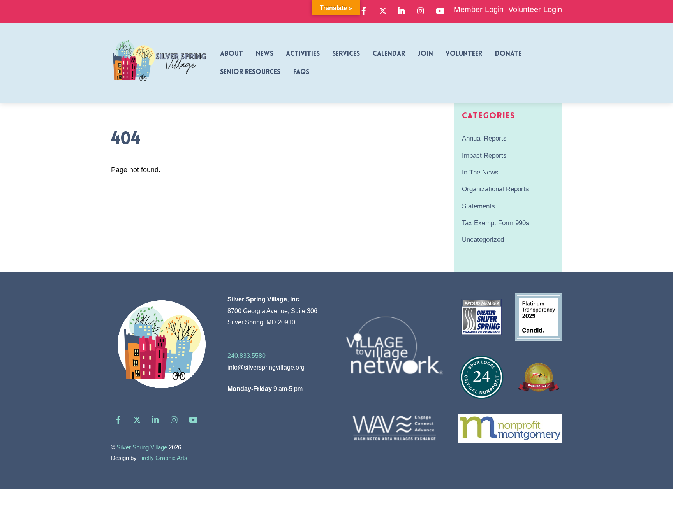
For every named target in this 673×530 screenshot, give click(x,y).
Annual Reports (484, 138)
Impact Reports (484, 155)
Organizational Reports (495, 189)
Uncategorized (483, 239)
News (264, 54)
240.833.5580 (246, 355)
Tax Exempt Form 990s (495, 223)
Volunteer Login (535, 9)
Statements (478, 206)
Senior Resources (250, 72)
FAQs (301, 72)
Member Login (479, 9)
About (231, 54)
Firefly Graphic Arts (162, 458)
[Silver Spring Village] (159, 85)
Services (346, 54)
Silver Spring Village (141, 447)
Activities (303, 54)
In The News (480, 172)
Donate (508, 54)
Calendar (389, 54)
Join (425, 54)
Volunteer (464, 54)
